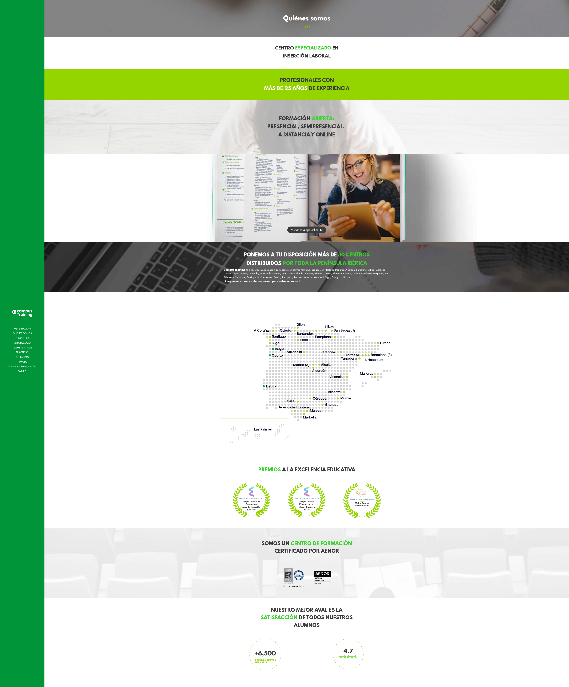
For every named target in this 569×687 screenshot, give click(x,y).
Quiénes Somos (22, 333)
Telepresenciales (22, 348)
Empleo (22, 371)
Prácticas (22, 352)
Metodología (22, 343)
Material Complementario (22, 367)
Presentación (22, 329)
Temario (22, 362)
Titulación (22, 357)
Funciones (22, 338)
